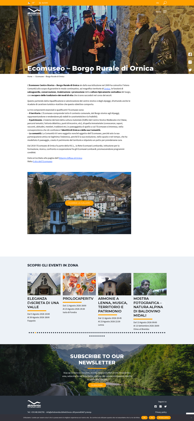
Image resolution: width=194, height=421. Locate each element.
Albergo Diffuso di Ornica (70, 158)
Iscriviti (45, 3)
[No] (191, 418)
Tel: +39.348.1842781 (36, 412)
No (152, 417)
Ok (144, 417)
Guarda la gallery (79, 203)
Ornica (107, 88)
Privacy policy (161, 412)
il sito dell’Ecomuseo (42, 161)
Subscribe (97, 385)
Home (29, 76)
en (157, 3)
